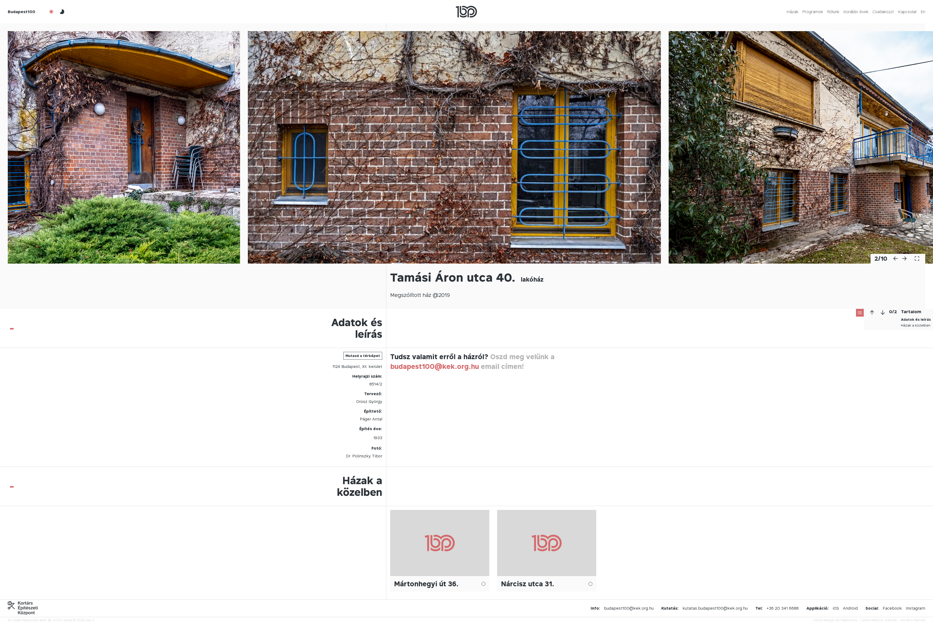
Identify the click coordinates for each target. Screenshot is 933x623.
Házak (792, 11)
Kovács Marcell (913, 620)
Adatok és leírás (916, 319)
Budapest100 (21, 11)
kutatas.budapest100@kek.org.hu (715, 608)
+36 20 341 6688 (783, 608)
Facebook (892, 608)
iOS (836, 608)
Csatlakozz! (883, 11)
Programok (812, 11)
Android (850, 608)
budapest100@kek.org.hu (434, 366)
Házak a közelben (915, 325)
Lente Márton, (872, 620)
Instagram (915, 608)
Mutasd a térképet (363, 356)
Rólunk (833, 11)
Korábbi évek (856, 11)
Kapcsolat (907, 11)
